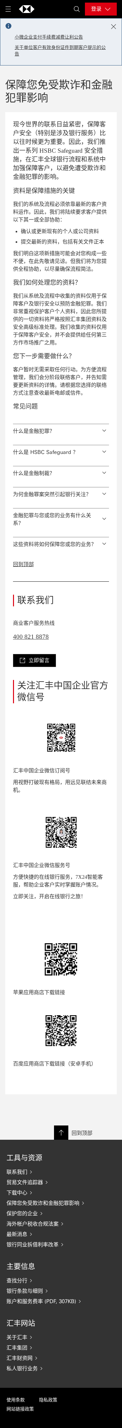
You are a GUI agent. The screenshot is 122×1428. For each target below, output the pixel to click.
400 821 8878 (31, 636)
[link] (34, 660)
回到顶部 (23, 564)
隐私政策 (48, 1400)
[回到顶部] (61, 1132)
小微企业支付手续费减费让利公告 (49, 37)
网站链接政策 (20, 1409)
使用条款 (16, 1400)
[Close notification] (113, 26)
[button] (61, 429)
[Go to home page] (26, 9)
